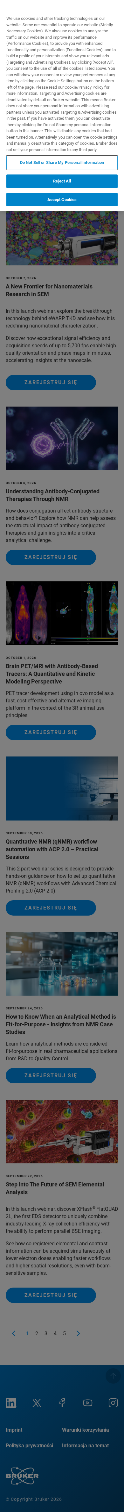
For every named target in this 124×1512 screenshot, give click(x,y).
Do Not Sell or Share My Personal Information (62, 162)
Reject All (62, 181)
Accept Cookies (62, 199)
